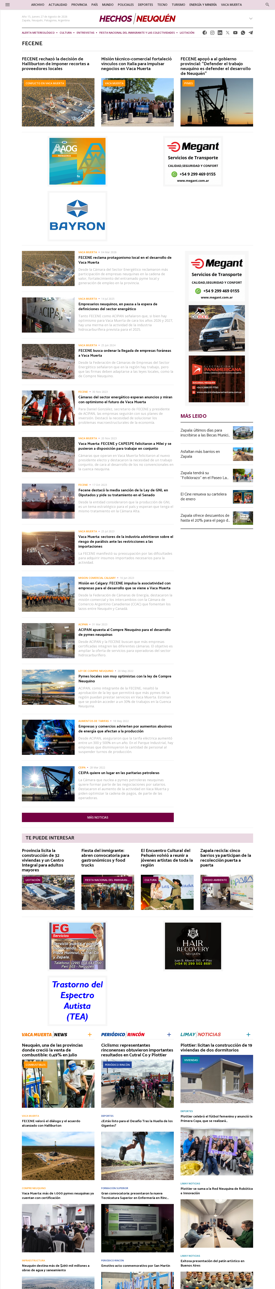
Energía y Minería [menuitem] (203, 5)
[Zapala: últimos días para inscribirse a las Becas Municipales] (243, 427)
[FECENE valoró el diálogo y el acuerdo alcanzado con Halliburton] (58, 1132)
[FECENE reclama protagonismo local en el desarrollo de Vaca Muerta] (48, 252)
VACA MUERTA (114, 83)
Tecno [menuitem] (162, 5)
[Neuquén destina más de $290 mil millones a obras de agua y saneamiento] (58, 1277)
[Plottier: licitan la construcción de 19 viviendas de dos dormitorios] (217, 1056)
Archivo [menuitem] (37, 5)
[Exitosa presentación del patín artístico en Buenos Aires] (217, 1272)
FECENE (83, 391)
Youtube (235, 33)
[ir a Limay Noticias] (201, 1034)
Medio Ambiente (215, 880)
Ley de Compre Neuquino (95, 671)
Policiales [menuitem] (126, 5)
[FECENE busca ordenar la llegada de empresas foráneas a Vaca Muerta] (48, 345)
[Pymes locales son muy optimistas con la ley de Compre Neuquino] (48, 670)
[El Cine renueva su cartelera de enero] (243, 491)
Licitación (187, 32)
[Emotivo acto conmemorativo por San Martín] (137, 1273)
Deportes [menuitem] (145, 5)
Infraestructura (33, 1260)
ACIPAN (83, 624)
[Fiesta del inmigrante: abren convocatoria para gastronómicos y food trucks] (107, 876)
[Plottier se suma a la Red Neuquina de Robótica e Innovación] (217, 1200)
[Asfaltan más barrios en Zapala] (243, 448)
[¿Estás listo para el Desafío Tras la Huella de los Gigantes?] (137, 1132)
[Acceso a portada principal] (137, 18)
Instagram (212, 33)
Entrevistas (85, 32)
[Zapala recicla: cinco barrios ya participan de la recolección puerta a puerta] (226, 876)
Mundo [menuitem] (108, 5)
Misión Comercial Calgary (97, 578)
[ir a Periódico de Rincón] (123, 1034)
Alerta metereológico (38, 32)
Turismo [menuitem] (178, 5)
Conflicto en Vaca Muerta (45, 83)
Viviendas (191, 1060)
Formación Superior (114, 1188)
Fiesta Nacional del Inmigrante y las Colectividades (137, 32)
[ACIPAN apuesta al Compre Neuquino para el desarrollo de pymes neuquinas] (48, 624)
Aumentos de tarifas (93, 721)
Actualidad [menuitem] (58, 5)
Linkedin (220, 33)
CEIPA (81, 767)
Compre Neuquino (34, 1188)
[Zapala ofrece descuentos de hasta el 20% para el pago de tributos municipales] (243, 512)
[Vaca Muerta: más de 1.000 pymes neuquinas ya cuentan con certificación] (58, 1205)
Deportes (107, 1116)
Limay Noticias (190, 1183)
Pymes (188, 83)
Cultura (66, 32)
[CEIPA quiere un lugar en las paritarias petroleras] (48, 767)
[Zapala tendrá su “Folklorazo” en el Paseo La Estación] (243, 470)
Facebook (204, 33)
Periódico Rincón (117, 1064)
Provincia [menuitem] (79, 5)
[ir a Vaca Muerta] (44, 1034)
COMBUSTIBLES (35, 1064)
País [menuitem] (94, 5)
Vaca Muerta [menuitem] (231, 5)
